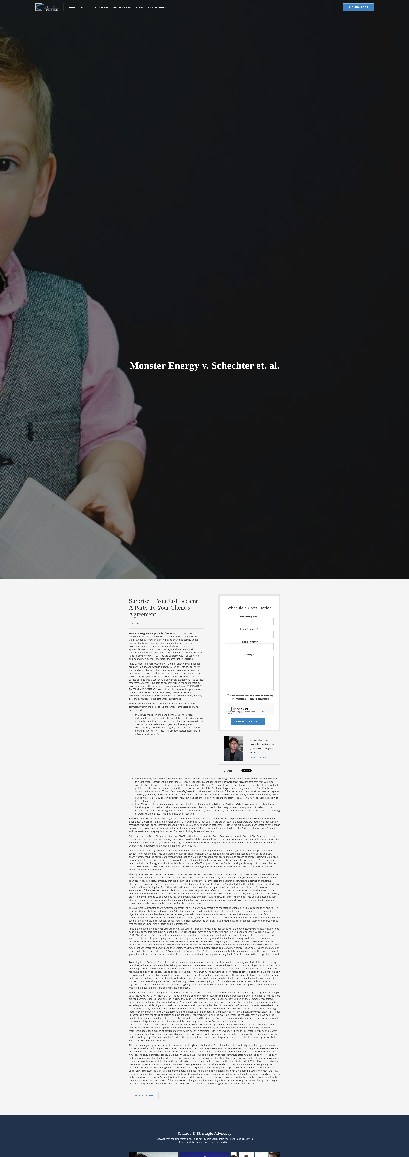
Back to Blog (144, 1095)
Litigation (101, 7)
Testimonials (157, 7)
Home (72, 7)
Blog (139, 7)
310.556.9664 (358, 7)
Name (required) (249, 616)
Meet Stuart (259, 757)
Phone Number (249, 641)
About (85, 7)
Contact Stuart (247, 721)
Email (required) (249, 629)
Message (249, 654)
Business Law (122, 7)
